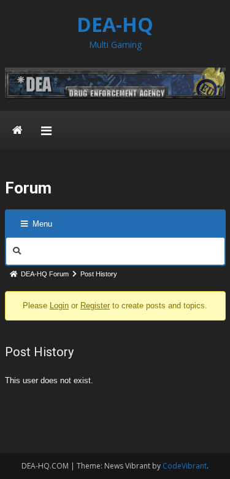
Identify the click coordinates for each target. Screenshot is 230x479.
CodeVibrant (185, 466)
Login (59, 305)
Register (95, 305)
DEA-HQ (115, 24)
